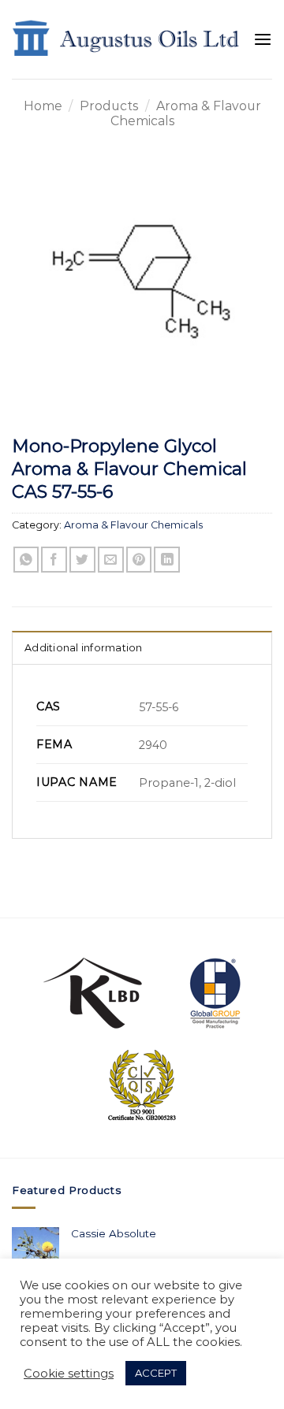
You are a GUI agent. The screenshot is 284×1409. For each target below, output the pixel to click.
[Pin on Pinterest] (139, 560)
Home (43, 105)
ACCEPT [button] (156, 1372)
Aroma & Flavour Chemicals (133, 525)
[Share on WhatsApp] (26, 560)
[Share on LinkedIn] (167, 560)
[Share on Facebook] (54, 560)
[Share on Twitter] (82, 560)
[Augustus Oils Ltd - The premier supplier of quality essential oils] (126, 39)
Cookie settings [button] (69, 1373)
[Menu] (262, 39)
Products (109, 105)
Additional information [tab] (83, 648)
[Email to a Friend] (111, 560)
